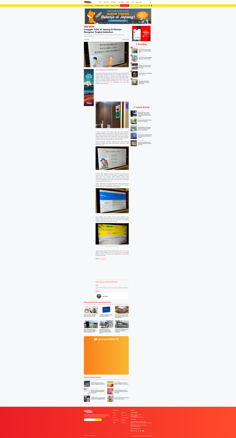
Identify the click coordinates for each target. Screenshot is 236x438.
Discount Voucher (124, 5)
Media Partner (116, 420)
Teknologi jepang (103, 287)
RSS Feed (123, 422)
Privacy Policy (124, 415)
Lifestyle (127, 2)
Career (114, 422)
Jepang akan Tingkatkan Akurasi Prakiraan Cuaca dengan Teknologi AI (121, 330)
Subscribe (98, 419)
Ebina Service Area (107, 82)
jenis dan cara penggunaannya (116, 252)
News (100, 2)
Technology (91, 26)
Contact (114, 415)
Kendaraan (126, 287)
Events (112, 5)
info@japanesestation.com (138, 417)
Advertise (115, 417)
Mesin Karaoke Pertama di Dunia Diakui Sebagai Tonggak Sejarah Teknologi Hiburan (121, 316)
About (114, 412)
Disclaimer (123, 420)
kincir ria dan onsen (121, 80)
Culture (132, 2)
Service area (110, 287)
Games (107, 5)
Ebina (116, 287)
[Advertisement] (112, 269)
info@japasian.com (137, 428)
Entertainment (113, 2)
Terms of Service (124, 417)
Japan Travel (106, 2)
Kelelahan (120, 287)
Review (117, 5)
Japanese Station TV (99, 5)
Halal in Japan (139, 2)
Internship (123, 412)
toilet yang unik (123, 251)
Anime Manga (121, 2)
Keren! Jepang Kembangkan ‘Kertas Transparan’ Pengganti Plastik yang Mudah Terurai (90, 330)
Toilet (97, 287)
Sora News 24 (102, 258)
